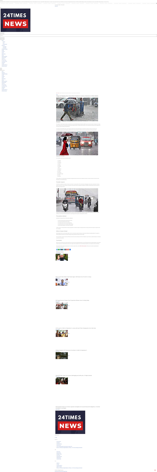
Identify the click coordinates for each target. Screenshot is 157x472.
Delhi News (58, 451)
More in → (58, 253)
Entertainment (5, 44)
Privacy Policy (59, 441)
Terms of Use (61, 471)
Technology (4, 46)
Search (2, 33)
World (3, 55)
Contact (3, 63)
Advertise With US (4, 89)
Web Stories (4, 78)
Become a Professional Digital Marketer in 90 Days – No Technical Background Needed (69, 447)
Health (3, 50)
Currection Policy (4, 61)
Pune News (58, 455)
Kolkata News (59, 457)
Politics (4, 41)
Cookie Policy (65, 471)
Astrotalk (3, 51)
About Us (3, 58)
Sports (3, 52)
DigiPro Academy (4, 56)
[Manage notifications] (155, 470)
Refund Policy (4, 57)
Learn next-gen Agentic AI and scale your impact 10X (64, 446)
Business (3, 45)
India (2, 40)
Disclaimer (3, 62)
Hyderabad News (59, 456)
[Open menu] (0, 7)
